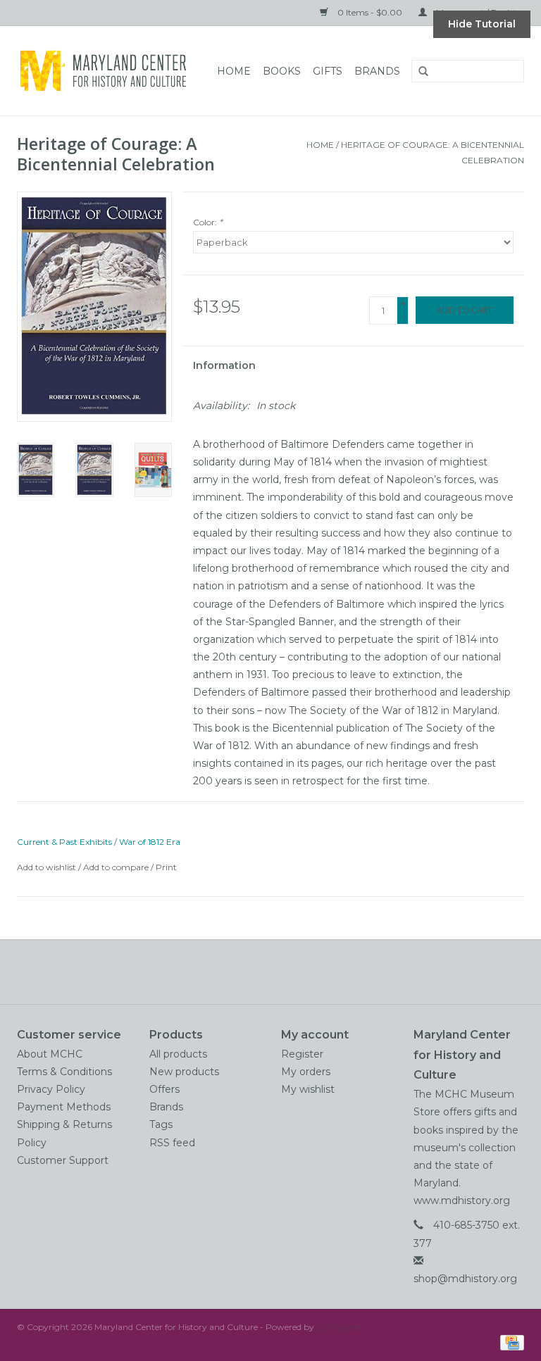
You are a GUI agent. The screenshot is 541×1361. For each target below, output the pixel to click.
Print (166, 867)
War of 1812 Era (149, 841)
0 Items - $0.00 (369, 12)
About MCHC (49, 1054)
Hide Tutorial (482, 24)
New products (184, 1071)
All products (178, 1054)
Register (302, 1054)
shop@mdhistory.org (465, 1278)
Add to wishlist (46, 867)
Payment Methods (64, 1106)
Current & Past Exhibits (64, 841)
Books (282, 71)
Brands (377, 71)
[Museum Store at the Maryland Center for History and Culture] (107, 70)
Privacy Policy (51, 1089)
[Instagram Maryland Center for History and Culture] (296, 971)
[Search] (418, 72)
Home (234, 71)
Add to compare (117, 867)
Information (224, 365)
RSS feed (172, 1142)
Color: (208, 222)
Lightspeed (338, 1327)
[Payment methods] (509, 1341)
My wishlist (308, 1089)
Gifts (327, 71)
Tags (161, 1124)
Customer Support (62, 1160)
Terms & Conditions (64, 1071)
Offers (164, 1089)
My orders (305, 1071)
